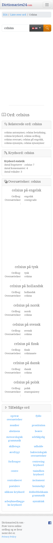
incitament (38, 480)
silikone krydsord (14, 492)
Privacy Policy (9, 536)
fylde (38, 416)
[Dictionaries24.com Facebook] (49, 522)
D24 (5, 14)
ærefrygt (14, 452)
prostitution (38, 425)
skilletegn (14, 446)
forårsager (14, 461)
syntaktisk (38, 501)
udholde (38, 446)
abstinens (14, 431)
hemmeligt (38, 486)
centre (14, 471)
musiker (14, 425)
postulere (14, 486)
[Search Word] (47, 28)
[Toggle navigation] (47, 5)
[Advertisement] (26, 69)
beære (38, 431)
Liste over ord (18, 14)
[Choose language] (36, 28)
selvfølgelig (38, 437)
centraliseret (14, 480)
